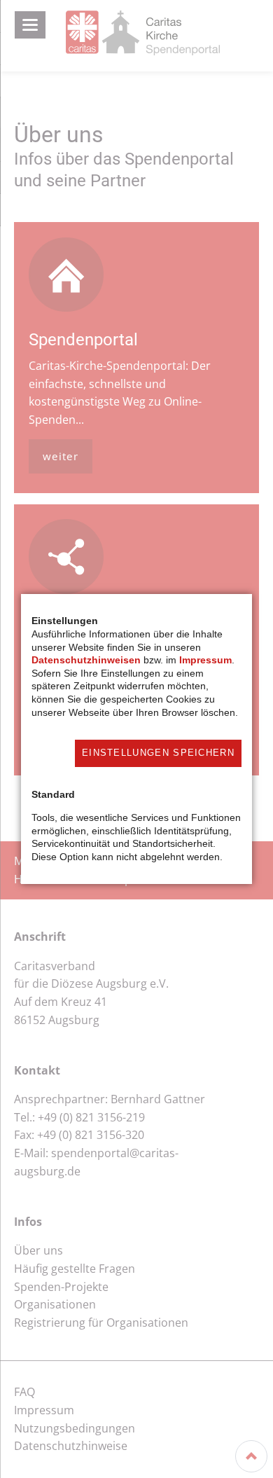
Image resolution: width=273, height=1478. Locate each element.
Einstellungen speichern (158, 752)
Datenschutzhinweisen (86, 659)
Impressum (205, 659)
